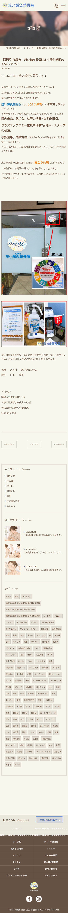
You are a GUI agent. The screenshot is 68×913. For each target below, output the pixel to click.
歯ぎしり (57, 752)
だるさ (30, 661)
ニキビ (37, 648)
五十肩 (48, 706)
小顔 (29, 674)
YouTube (34, 642)
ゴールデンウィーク (48, 713)
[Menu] (63, 5)
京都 (18, 700)
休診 (7, 693)
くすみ (32, 732)
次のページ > (59, 444)
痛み (7, 635)
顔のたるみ (56, 758)
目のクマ (21, 758)
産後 (7, 739)
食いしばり (50, 719)
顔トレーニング (55, 674)
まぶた (26, 739)
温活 (22, 745)
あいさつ (9, 700)
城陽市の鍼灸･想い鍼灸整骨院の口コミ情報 (23, 603)
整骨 (7, 713)
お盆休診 (39, 655)
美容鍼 (10, 481)
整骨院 (8, 687)
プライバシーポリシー (28, 629)
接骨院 (15, 713)
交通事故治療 (13, 501)
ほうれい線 (44, 726)
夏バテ (39, 719)
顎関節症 (18, 680)
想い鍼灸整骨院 (48, 622)
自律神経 (38, 706)
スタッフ (9, 622)
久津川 (19, 706)
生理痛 (15, 732)
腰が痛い (9, 674)
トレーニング (56, 680)
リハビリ (16, 642)
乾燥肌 (24, 726)
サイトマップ (51, 875)
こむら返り (40, 661)
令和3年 (31, 693)
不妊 (7, 719)
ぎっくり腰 (33, 668)
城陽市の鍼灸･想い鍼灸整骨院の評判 (20, 609)
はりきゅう (40, 687)
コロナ (49, 655)
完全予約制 (10, 661)
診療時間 (9, 706)
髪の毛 (33, 726)
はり (50, 687)
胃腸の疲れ (47, 648)
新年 (53, 693)
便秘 (15, 719)
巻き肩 (8, 765)
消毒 (40, 700)
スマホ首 (29, 752)
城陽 (25, 642)
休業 (58, 687)
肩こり (28, 706)
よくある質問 (22, 622)
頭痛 (22, 655)
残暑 (7, 726)
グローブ (18, 687)
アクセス (34, 622)
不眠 (24, 732)
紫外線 (15, 726)
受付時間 (48, 700)
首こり (8, 680)
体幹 (27, 680)
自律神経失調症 (24, 648)
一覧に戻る (34, 444)
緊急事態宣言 (29, 700)
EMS (22, 635)
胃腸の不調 (10, 758)
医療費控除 (56, 629)
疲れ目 (17, 765)
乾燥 (49, 732)
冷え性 (55, 726)
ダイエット (41, 635)
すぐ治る (20, 674)
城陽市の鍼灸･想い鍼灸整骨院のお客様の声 (23, 616)
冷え (22, 719)
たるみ (30, 719)
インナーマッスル (40, 680)
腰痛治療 (11, 491)
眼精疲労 (16, 739)
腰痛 (50, 661)
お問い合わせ (11, 629)
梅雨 (58, 745)
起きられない (11, 745)
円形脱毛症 (46, 739)
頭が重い (9, 752)
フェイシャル (40, 674)
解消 (50, 745)
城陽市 (8, 596)
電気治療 (45, 668)
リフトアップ (11, 655)
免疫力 (41, 732)
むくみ (21, 661)
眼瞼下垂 (45, 758)
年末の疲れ (33, 758)
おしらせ (11, 506)
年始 (22, 693)
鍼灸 (16, 596)
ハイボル (55, 668)
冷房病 (19, 752)
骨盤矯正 (9, 668)
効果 (15, 635)
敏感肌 (30, 745)
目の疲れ (45, 642)
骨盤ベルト (21, 668)
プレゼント (10, 648)
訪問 (7, 642)
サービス (47, 616)
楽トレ (10, 486)
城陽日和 (29, 687)
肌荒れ (55, 642)
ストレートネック (43, 752)
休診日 (30, 655)
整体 (9, 496)
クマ (7, 732)
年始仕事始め (43, 693)
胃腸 (56, 732)
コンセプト (26, 596)
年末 (15, 693)
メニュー (57, 616)
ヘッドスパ (40, 745)
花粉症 (35, 739)
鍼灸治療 (11, 475)
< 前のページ (9, 444)
